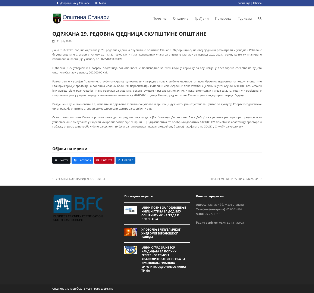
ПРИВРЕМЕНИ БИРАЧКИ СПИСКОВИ (234, 179)
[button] (260, 18)
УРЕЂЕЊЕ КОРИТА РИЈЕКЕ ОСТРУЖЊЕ (79, 179)
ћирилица (244, 3)
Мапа (102, 3)
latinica (257, 3)
